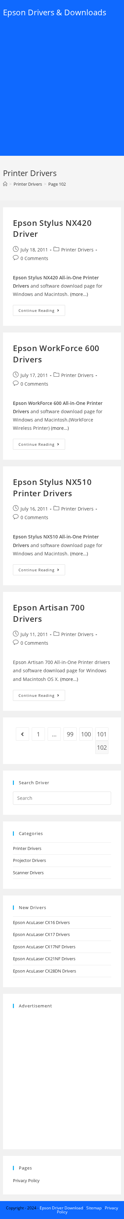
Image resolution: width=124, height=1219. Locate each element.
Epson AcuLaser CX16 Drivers (41, 922)
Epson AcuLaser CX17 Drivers (41, 934)
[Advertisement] (62, 90)
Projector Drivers (29, 860)
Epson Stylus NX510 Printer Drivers (52, 487)
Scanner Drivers (28, 873)
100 (86, 734)
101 (102, 734)
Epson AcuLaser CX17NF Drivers (44, 947)
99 (70, 734)
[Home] (5, 184)
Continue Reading (42, 311)
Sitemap (94, 1208)
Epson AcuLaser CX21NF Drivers (44, 959)
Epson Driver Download (61, 1208)
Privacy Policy (26, 1180)
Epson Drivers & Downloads (54, 12)
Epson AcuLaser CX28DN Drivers (44, 971)
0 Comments (34, 258)
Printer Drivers (77, 249)
